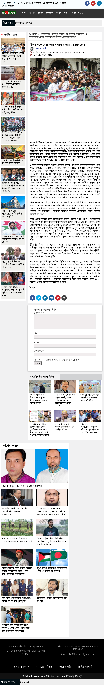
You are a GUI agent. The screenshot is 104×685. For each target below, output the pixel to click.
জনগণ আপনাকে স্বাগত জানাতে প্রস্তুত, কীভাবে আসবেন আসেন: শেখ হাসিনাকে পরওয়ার (12, 136)
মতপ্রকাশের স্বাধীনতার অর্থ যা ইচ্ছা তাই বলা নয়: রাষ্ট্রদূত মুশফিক (13, 109)
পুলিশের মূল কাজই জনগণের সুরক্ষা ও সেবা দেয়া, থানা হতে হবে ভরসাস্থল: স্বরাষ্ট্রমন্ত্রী (15, 628)
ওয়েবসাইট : (39, 351)
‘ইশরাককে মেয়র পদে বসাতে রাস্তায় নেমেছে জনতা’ (52, 37)
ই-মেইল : (38, 342)
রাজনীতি (80, 34)
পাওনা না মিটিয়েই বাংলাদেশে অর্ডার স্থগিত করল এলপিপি (12, 214)
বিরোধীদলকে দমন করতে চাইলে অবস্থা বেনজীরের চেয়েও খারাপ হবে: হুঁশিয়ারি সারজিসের (17, 571)
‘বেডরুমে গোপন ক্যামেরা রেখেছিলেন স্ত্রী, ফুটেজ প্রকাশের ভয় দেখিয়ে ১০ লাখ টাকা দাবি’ (51, 511)
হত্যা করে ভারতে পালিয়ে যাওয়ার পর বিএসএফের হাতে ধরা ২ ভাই (17, 540)
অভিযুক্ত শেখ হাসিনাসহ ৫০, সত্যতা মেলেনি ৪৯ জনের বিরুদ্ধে (12, 84)
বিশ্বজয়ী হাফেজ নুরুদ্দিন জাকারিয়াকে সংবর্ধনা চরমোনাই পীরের (90, 398)
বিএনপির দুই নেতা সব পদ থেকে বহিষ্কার (22, 486)
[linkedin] (99, 3)
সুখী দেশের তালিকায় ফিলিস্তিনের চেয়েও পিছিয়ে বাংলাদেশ (52, 570)
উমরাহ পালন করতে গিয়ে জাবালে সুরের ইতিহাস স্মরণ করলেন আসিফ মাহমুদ (38, 399)
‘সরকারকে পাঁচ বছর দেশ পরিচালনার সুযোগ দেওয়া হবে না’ (13, 239)
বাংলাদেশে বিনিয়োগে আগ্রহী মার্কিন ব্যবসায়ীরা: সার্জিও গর (13, 264)
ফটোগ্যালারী (65, 666)
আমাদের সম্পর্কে (21, 666)
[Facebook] (32, 298)
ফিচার (74, 13)
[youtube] (94, 3)
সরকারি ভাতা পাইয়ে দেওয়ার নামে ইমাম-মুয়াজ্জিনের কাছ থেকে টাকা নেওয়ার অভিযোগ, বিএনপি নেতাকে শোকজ (39, 429)
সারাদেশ (40, 13)
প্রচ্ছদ (24, 13)
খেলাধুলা (58, 13)
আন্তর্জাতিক (49, 13)
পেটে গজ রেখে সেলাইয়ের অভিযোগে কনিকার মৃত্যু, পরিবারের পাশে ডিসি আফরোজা (90, 428)
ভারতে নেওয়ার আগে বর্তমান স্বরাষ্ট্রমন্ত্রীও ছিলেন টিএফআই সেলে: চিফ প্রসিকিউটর (13, 187)
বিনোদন (66, 13)
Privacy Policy (74, 676)
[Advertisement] (65, 121)
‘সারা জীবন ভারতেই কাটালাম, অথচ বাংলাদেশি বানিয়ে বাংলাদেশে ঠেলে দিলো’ (13, 291)
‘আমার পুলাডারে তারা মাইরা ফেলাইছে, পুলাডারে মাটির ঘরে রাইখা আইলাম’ (51, 541)
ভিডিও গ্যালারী (85, 666)
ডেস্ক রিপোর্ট (40, 48)
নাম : (36, 333)
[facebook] (88, 3)
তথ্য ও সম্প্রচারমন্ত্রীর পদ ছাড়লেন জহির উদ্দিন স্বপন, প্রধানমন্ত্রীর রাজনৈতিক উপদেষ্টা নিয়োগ (65, 400)
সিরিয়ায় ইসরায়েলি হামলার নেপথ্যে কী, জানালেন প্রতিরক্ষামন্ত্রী (14, 511)
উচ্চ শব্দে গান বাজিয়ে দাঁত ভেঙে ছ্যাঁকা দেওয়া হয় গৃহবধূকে (16, 600)
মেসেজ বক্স (39, 312)
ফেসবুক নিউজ (57, 34)
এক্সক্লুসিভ (45, 34)
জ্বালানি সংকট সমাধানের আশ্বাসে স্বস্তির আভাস (12, 162)
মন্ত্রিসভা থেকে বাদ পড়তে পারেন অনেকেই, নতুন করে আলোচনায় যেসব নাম (13, 57)
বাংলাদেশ (31, 13)
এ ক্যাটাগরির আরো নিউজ (41, 376)
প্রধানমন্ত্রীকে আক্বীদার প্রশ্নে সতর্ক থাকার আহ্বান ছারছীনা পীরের (64, 427)
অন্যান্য (80, 13)
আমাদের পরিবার (44, 666)
